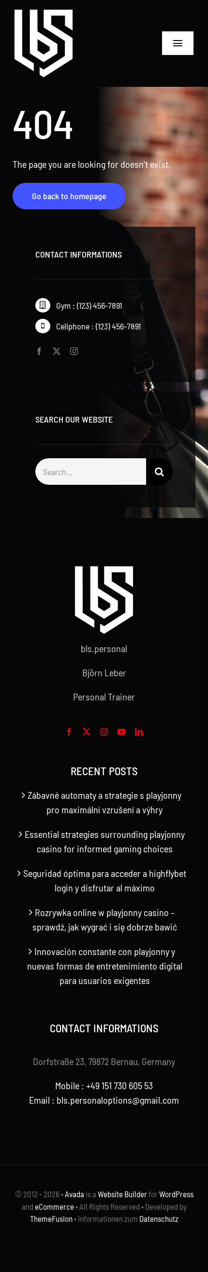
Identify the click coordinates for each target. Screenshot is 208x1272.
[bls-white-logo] (44, 14)
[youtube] (121, 732)
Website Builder (122, 1194)
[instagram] (74, 351)
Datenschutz (158, 1218)
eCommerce (54, 1206)
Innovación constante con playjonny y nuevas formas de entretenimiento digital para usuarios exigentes (104, 965)
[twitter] (56, 351)
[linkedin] (139, 732)
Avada (74, 1194)
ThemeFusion (51, 1218)
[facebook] (39, 351)
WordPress (176, 1194)
